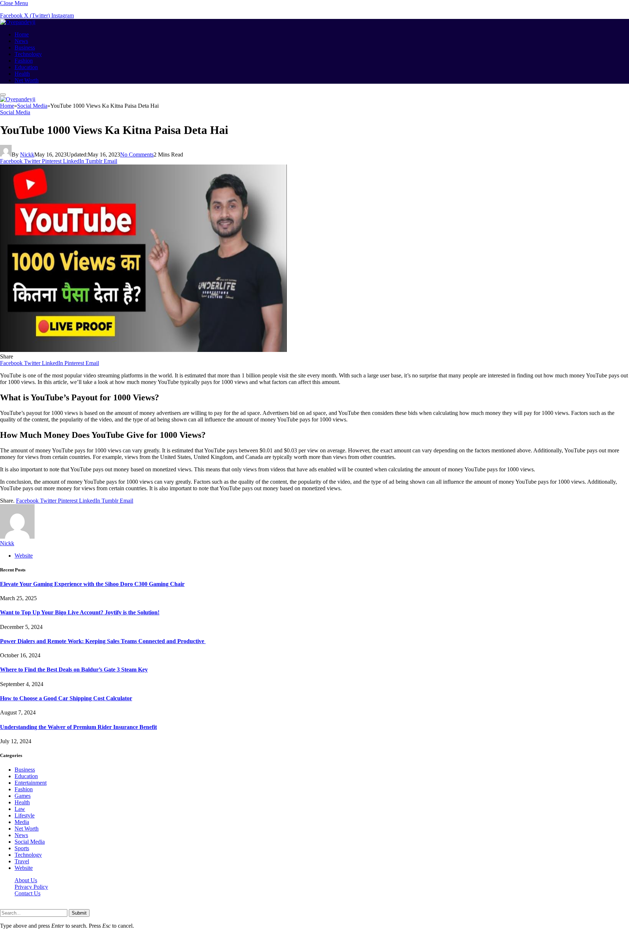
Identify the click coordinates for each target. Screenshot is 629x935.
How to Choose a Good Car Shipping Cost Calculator (66, 698)
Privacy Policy (31, 887)
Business (25, 47)
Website (24, 868)
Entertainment (31, 783)
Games (23, 796)
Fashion (24, 61)
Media (22, 822)
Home (22, 34)
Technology (28, 54)
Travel (22, 861)
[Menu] (3, 95)
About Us (26, 880)
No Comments (137, 154)
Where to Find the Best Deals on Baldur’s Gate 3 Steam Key (74, 669)
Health (22, 74)
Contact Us (27, 893)
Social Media (15, 112)
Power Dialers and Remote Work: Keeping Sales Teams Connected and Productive (103, 641)
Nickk (27, 154)
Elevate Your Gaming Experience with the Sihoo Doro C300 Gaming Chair (92, 584)
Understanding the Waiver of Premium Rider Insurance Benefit (78, 727)
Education (26, 67)
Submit (79, 913)
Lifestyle (25, 815)
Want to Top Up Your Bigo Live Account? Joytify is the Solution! (79, 612)
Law (20, 809)
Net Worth (27, 80)
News (21, 41)
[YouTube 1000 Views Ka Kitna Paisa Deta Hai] (143, 350)
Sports (22, 848)
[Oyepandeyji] (17, 22)
